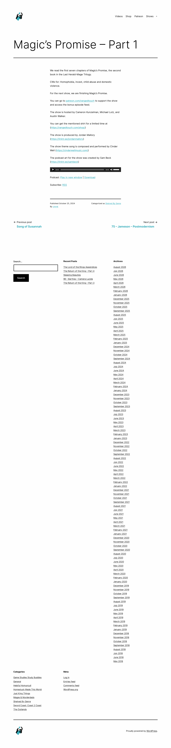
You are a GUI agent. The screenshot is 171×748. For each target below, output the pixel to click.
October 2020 (120, 546)
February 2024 (120, 386)
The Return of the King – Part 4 (78, 271)
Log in (66, 677)
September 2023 (121, 406)
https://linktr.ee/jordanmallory (67, 139)
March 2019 (119, 621)
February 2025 (120, 338)
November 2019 (121, 589)
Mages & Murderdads (23, 697)
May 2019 (118, 613)
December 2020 (121, 538)
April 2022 (118, 474)
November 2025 (121, 303)
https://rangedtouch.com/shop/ (68, 127)
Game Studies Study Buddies (27, 677)
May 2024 (118, 374)
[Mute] (111, 169)
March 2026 (119, 287)
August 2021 (119, 506)
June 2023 (118, 418)
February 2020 (120, 577)
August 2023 (119, 410)
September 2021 (121, 502)
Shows (149, 16)
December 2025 (121, 299)
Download (89, 177)
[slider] (116, 169)
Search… (17, 261)
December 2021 (121, 490)
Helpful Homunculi (22, 685)
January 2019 (120, 629)
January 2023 (120, 438)
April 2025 (118, 331)
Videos (119, 16)
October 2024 (120, 354)
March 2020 (119, 573)
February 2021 (120, 530)
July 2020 (118, 557)
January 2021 (120, 534)
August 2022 (119, 458)
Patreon (138, 16)
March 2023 (119, 430)
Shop (128, 16)
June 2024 (118, 370)
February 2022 (120, 482)
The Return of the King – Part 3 (78, 283)
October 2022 (120, 450)
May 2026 (118, 279)
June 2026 (118, 275)
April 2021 (118, 522)
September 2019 (121, 597)
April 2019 (118, 617)
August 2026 (119, 267)
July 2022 (118, 462)
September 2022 (121, 454)
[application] (85, 169)
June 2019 (118, 609)
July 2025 (118, 319)
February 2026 (120, 291)
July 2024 (118, 366)
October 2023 (120, 402)
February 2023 (120, 434)
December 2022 (121, 442)
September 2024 (121, 358)
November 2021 (121, 494)
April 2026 (118, 283)
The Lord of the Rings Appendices (80, 267)
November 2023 (121, 398)
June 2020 (118, 561)
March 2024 (119, 382)
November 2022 (121, 446)
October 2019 (120, 593)
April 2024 (118, 378)
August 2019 (119, 601)
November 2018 (121, 637)
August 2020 (119, 554)
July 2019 (118, 605)
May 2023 (118, 422)
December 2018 (121, 633)
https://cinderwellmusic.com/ (72, 150)
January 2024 (120, 390)
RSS (64, 184)
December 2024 (121, 346)
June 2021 (118, 514)
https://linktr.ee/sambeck (64, 161)
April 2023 (118, 426)
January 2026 (120, 295)
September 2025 (121, 311)
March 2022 (119, 478)
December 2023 (121, 394)
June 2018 (118, 657)
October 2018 (120, 641)
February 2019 (120, 625)
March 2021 (119, 526)
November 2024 (121, 350)
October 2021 (120, 498)
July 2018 (118, 653)
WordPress (151, 731)
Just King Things (21, 693)
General (17, 681)
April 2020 (118, 569)
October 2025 (120, 307)
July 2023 (118, 414)
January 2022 (120, 486)
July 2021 (118, 510)
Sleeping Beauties (72, 275)
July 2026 (118, 271)
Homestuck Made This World (27, 689)
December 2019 (121, 585)
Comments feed (71, 685)
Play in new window (71, 177)
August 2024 (119, 362)
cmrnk (55, 206)
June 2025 (118, 323)
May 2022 (118, 470)
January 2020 (120, 581)
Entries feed (69, 681)
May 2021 (118, 518)
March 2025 (119, 335)
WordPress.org (70, 689)
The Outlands (20, 709)
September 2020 (121, 550)
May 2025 (118, 326)
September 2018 (121, 645)
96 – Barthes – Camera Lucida (78, 279)
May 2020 (118, 566)
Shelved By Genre (113, 203)
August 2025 (119, 315)
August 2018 (119, 649)
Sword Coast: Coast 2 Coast (27, 705)
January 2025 (120, 342)
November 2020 (121, 542)
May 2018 (118, 661)
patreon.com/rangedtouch (80, 100)
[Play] (53, 169)
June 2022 (118, 466)
